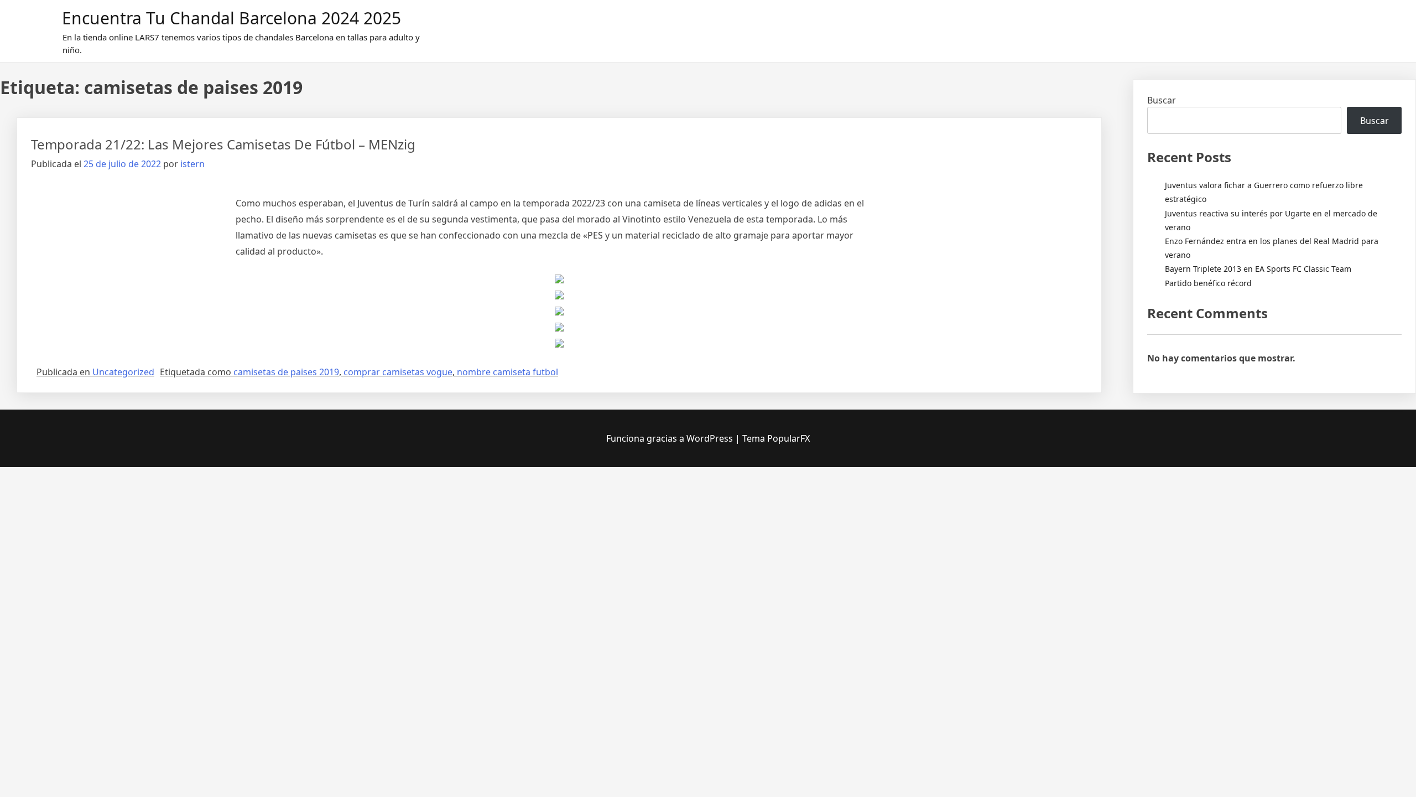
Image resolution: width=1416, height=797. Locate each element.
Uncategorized (123, 372)
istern (192, 164)
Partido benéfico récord (1208, 283)
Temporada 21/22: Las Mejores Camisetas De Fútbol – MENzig (223, 144)
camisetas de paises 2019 (286, 372)
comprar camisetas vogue (397, 372)
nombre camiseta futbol (507, 372)
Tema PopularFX (776, 438)
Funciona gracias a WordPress (670, 438)
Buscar (1161, 100)
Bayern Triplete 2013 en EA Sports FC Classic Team (1258, 268)
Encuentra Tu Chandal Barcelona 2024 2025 (231, 18)
